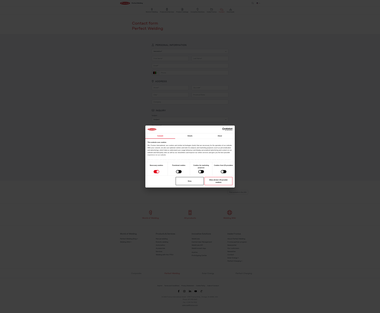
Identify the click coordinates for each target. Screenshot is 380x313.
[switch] (179, 171)
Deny (189, 181)
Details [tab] (190, 136)
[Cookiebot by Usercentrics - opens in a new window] (223, 129)
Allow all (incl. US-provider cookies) (218, 181)
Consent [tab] (160, 136)
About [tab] (220, 136)
